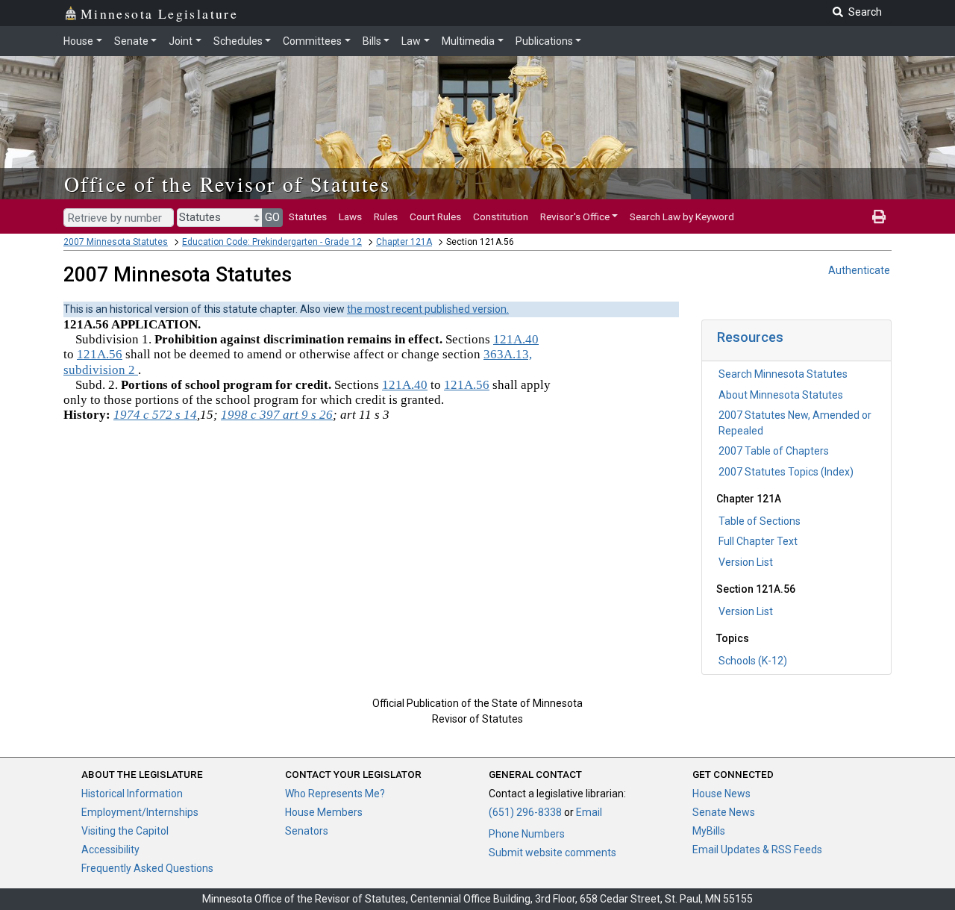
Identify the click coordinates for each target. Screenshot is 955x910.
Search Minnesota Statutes (783, 374)
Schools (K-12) (752, 661)
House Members (324, 812)
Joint (180, 41)
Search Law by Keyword (682, 216)
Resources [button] (750, 337)
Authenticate (859, 270)
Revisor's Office (575, 216)
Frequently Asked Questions (147, 868)
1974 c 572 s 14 (155, 415)
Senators (306, 831)
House (78, 41)
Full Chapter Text (758, 541)
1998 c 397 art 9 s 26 (277, 415)
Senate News (723, 812)
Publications (544, 41)
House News (721, 794)
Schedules (238, 41)
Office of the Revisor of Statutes (227, 183)
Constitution (500, 216)
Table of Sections (759, 521)
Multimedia (468, 41)
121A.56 (99, 354)
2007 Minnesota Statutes (115, 242)
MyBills (708, 831)
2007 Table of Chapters (773, 451)
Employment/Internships (139, 812)
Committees (312, 41)
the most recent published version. (428, 309)
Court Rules (435, 216)
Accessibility (110, 850)
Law (411, 41)
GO (272, 217)
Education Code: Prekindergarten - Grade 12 (272, 242)
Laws (350, 216)
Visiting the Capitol (125, 831)
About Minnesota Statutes (780, 395)
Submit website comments (552, 852)
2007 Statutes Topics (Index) (786, 472)
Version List (745, 562)
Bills (372, 41)
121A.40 (516, 339)
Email (589, 812)
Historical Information (132, 794)
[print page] (879, 216)
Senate (131, 41)
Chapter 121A (404, 242)
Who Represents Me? (335, 794)
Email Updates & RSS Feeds (757, 850)
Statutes (308, 216)
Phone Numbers (527, 834)
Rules (386, 216)
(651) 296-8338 (525, 812)
